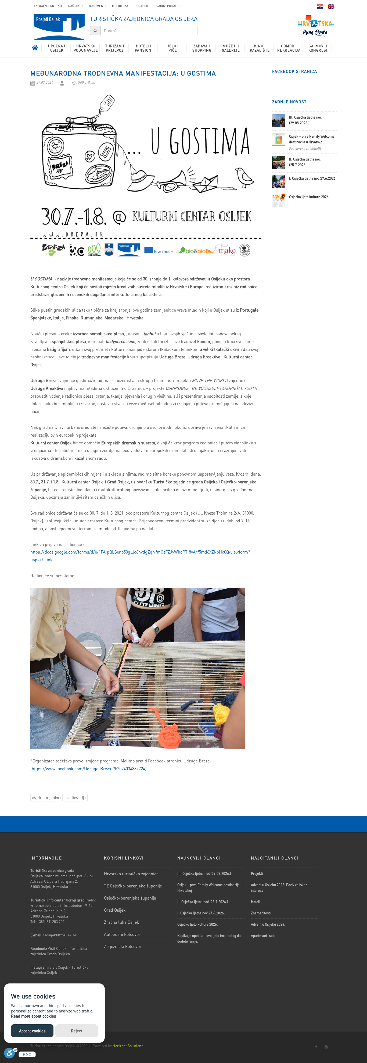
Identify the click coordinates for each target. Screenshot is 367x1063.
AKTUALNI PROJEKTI (48, 6)
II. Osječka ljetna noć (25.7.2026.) (202, 901)
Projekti (141, 6)
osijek (36, 797)
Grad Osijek (115, 910)
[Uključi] (10, 1054)
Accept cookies (32, 1030)
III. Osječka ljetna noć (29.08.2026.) (204, 873)
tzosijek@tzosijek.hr (60, 934)
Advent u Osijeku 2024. (268, 924)
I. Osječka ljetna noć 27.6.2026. (313, 178)
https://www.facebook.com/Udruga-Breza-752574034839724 (88, 768)
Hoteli (255, 901)
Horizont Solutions (128, 1045)
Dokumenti (97, 6)
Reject (76, 1030)
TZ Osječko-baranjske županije (133, 886)
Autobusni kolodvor (122, 934)
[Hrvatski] (320, 6)
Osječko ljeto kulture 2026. (309, 196)
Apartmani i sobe (263, 935)
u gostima (53, 797)
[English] (331, 6)
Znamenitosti (261, 913)
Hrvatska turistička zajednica (131, 873)
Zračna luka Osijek (121, 922)
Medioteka (120, 6)
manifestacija (76, 797)
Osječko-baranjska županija (130, 898)
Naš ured (75, 6)
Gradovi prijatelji (168, 6)
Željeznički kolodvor (123, 946)
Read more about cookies (33, 1016)
